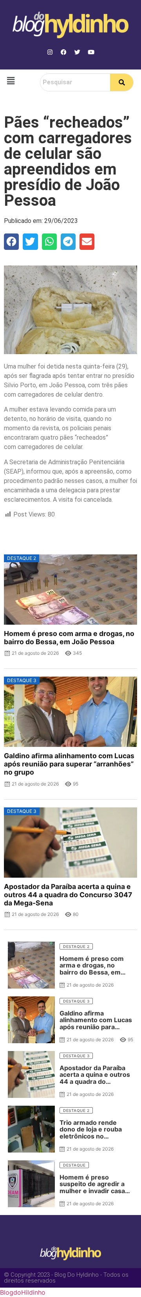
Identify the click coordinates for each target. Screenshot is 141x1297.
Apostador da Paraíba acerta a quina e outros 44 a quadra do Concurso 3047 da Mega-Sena (68, 894)
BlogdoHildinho (22, 1292)
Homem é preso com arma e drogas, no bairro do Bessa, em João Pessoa (69, 637)
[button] (10, 80)
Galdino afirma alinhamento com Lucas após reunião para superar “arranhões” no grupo (69, 764)
